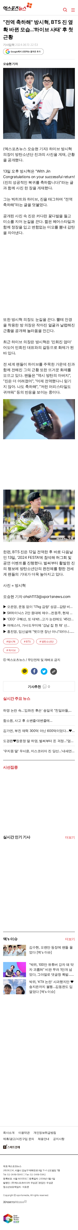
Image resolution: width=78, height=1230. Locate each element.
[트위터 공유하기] (44, 671)
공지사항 (58, 1139)
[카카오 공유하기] (24, 671)
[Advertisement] (34, 900)
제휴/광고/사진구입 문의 (18, 1139)
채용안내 (43, 1139)
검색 (65, 10)
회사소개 (8, 1132)
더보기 (70, 837)
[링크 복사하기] (53, 671)
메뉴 (73, 10)
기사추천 (39, 686)
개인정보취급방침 (44, 1132)
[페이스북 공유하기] (34, 671)
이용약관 (24, 1132)
